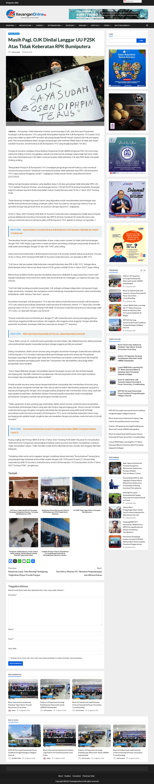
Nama (11, 629)
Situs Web (12, 649)
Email (11, 639)
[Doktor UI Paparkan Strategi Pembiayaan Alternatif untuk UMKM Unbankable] (55, 689)
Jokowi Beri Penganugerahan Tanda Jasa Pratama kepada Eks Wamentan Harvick (115, 512)
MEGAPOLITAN (25, 25)
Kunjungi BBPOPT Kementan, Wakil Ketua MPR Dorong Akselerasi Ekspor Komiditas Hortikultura (115, 527)
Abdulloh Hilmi (16, 758)
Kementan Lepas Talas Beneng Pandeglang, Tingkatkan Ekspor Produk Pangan (28, 571)
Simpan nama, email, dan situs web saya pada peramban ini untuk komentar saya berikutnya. (46, 658)
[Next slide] (144, 270)
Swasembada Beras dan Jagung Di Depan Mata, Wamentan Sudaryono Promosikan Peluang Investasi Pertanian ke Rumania (115, 483)
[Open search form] (147, 25)
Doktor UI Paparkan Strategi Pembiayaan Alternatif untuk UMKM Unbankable (52, 704)
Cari (111, 34)
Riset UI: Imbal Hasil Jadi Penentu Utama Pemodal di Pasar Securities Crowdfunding (87, 704)
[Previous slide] (141, 270)
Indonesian (129, 1)
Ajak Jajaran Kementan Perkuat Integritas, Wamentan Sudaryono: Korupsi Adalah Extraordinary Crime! (115, 468)
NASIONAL (10, 25)
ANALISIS (82, 25)
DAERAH (39, 25)
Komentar (12, 595)
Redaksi (67, 776)
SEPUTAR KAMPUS (122, 25)
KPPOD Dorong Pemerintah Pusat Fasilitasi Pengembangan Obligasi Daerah (115, 310)
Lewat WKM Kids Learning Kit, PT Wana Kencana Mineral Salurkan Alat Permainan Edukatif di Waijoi (115, 295)
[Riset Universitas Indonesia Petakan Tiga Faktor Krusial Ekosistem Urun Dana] (23, 689)
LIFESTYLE (95, 25)
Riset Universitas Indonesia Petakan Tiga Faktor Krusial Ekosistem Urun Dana (20, 704)
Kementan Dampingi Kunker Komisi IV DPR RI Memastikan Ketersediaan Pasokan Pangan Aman (115, 541)
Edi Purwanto (15, 52)
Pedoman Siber (89, 776)
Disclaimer (76, 776)
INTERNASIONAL (54, 25)
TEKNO (106, 25)
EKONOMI (70, 25)
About (60, 776)
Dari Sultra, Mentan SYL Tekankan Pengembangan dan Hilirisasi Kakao (79, 571)
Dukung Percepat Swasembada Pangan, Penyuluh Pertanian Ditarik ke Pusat (115, 497)
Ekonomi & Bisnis (14, 33)
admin (13, 710)
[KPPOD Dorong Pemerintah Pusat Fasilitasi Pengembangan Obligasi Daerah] (24, 736)
